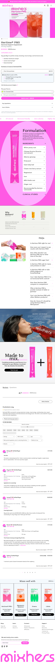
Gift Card (3, 627)
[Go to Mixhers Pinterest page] (7, 647)
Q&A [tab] (13, 387)
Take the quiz (14, 370)
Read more (23, 545)
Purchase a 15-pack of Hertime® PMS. (11, 66)
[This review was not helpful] (50, 464)
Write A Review (45, 401)
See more (6, 480)
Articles (15, 626)
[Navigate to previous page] (20, 572)
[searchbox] (27, 424)
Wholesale (27, 626)
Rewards (44, 627)
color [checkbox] (4, 430)
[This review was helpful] (48, 464)
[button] (51, 5)
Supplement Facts (6, 52)
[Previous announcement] (2, 1)
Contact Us (45, 631)
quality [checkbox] (23, 430)
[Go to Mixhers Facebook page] (4, 647)
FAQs (43, 626)
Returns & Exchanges (47, 629)
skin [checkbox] (27, 430)
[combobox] (9, 436)
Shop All (3, 626)
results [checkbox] (31, 430)
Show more (9, 433)
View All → (51, 581)
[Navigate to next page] (35, 572)
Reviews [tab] (5, 387)
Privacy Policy (45, 633)
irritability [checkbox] (36, 430)
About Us (15, 627)
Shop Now (7, 614)
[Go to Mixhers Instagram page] (2, 647)
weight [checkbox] (15, 430)
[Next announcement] (52, 1)
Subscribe (25, 642)
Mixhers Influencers (29, 627)
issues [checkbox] (19, 430)
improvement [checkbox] (9, 430)
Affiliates (26, 629)
